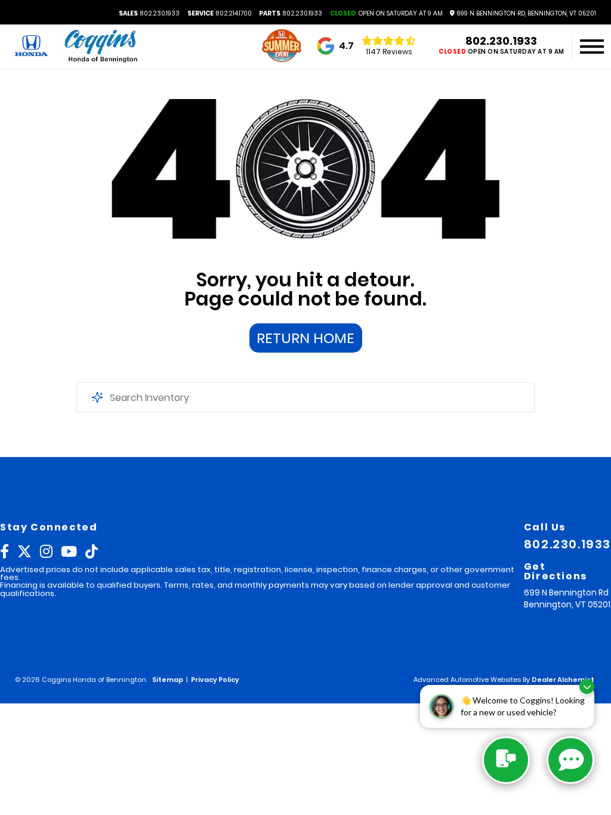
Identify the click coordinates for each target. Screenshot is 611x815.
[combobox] (305, 397)
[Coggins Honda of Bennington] (100, 47)
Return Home (305, 338)
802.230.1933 (149, 14)
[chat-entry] (506, 760)
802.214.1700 (219, 14)
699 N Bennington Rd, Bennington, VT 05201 (525, 13)
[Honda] (31, 46)
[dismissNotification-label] (586, 686)
